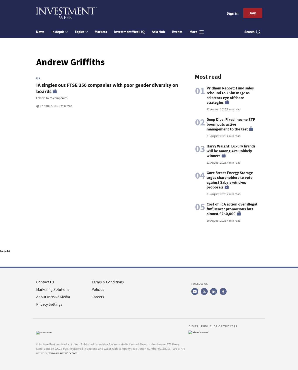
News (40, 31)
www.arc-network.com (62, 353)
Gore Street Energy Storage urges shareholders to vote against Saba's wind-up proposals (230, 180)
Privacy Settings (49, 304)
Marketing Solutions (52, 289)
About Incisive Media (53, 297)
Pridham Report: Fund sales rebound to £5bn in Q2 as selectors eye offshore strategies (230, 95)
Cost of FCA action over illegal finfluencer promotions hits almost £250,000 (232, 209)
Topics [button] (80, 31)
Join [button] (252, 13)
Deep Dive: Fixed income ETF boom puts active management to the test (231, 124)
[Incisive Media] (44, 332)
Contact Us (45, 282)
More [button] (194, 31)
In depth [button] (58, 31)
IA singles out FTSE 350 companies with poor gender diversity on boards (107, 88)
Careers (98, 297)
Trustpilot (5, 251)
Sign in (232, 13)
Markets (101, 31)
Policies (98, 289)
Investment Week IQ (129, 31)
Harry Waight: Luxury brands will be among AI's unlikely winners (231, 151)
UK (38, 78)
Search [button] (249, 31)
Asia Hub (158, 31)
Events (177, 31)
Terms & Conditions (108, 282)
